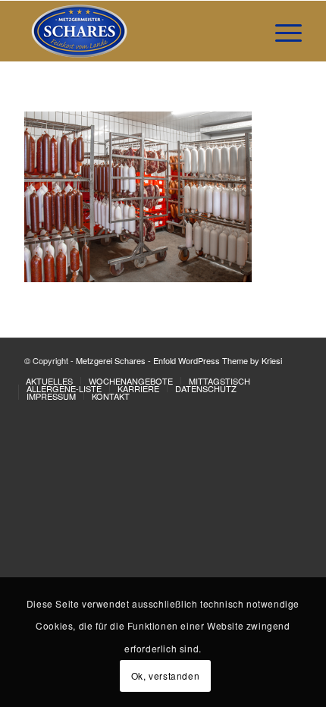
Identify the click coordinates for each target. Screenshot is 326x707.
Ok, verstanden (165, 675)
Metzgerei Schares (111, 360)
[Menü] (281, 31)
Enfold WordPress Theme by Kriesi (217, 360)
